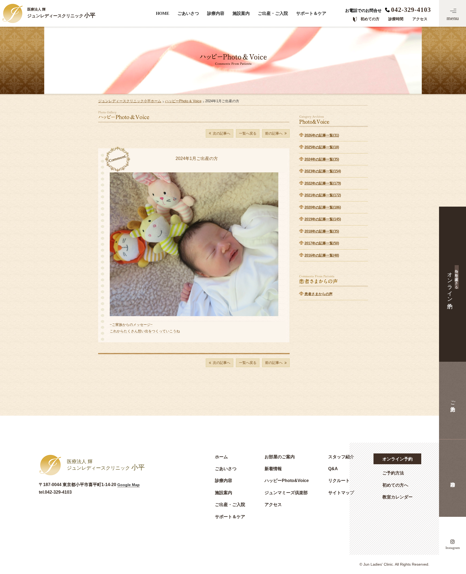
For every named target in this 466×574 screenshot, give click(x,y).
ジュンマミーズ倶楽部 (286, 492)
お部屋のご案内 (280, 456)
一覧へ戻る (247, 133)
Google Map (128, 485)
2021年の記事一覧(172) (322, 195)
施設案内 (241, 13)
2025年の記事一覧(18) (321, 147)
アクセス (273, 504)
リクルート (339, 480)
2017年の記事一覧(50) (321, 243)
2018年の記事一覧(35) (321, 231)
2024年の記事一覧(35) (321, 159)
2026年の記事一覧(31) (321, 135)
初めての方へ (395, 485)
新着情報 (273, 468)
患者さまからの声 (318, 294)
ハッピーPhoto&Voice (287, 480)
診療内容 (215, 13)
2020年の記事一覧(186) (322, 207)
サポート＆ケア (311, 13)
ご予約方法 (393, 472)
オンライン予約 (397, 458)
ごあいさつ (188, 13)
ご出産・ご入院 (273, 13)
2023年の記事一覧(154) (322, 171)
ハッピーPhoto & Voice (183, 101)
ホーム (221, 456)
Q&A (333, 468)
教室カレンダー (397, 496)
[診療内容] (452, 478)
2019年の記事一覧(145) (322, 219)
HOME (162, 13)
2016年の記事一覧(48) (321, 255)
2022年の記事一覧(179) (322, 183)
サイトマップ (341, 492)
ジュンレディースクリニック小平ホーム (129, 101)
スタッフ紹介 (341, 456)
